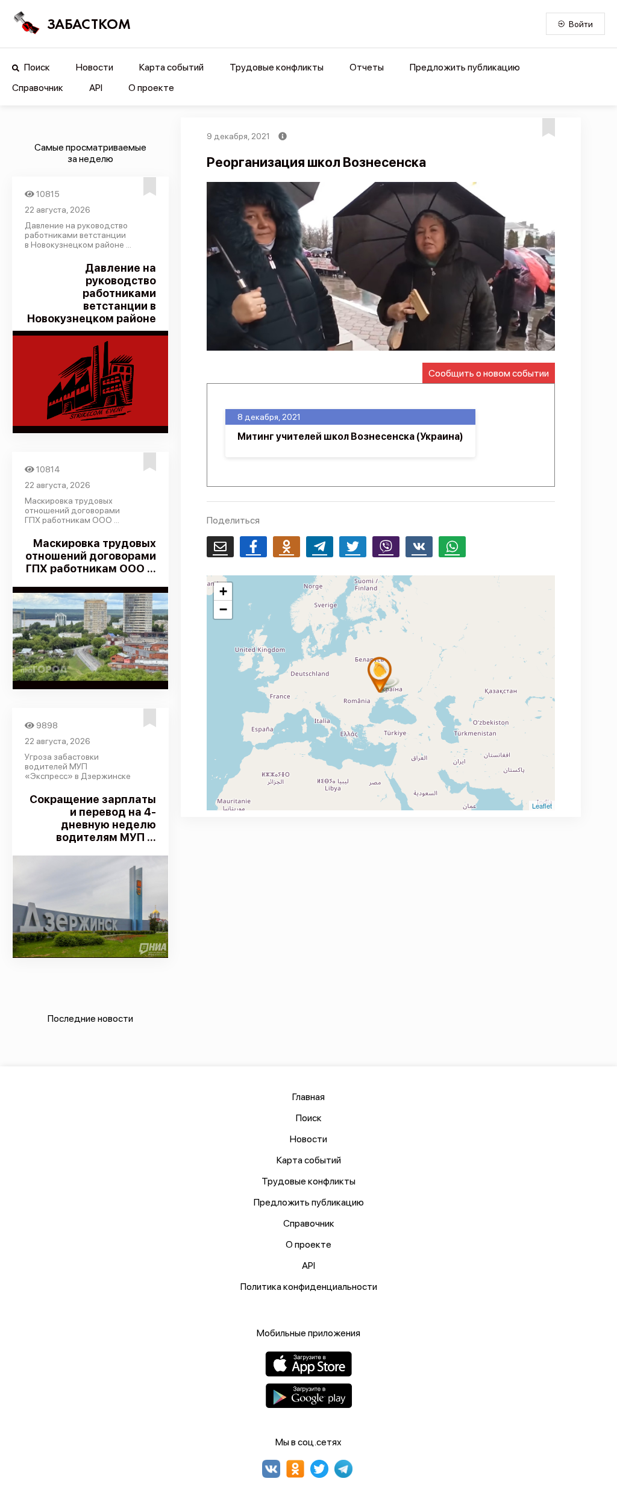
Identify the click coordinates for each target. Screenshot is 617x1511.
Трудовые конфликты (277, 67)
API (95, 87)
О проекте (151, 87)
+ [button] (223, 591)
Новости (94, 67)
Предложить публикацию (465, 67)
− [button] (223, 609)
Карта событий (171, 67)
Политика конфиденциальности (308, 1286)
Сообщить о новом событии (488, 373)
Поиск (36, 67)
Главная (308, 1097)
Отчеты (366, 67)
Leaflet (542, 805)
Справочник (37, 87)
